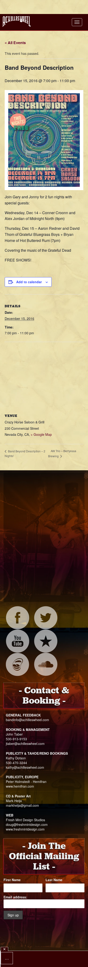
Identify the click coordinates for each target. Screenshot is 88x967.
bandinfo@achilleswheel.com (27, 719)
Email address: (15, 897)
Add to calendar (29, 281)
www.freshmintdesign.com (25, 829)
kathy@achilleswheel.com (25, 767)
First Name (12, 879)
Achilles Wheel (16, 21)
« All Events (15, 42)
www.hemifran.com (20, 786)
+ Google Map (41, 434)
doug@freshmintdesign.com (27, 824)
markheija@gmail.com (22, 805)
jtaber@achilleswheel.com (25, 743)
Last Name (54, 879)
